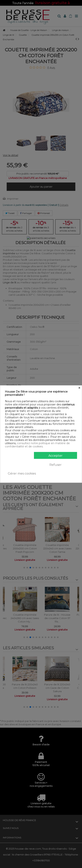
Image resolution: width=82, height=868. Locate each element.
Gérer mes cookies (22, 473)
